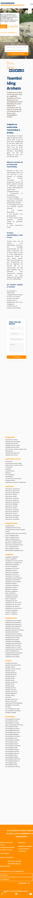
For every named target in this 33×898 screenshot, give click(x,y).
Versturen (16, 357)
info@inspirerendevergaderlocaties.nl (7, 847)
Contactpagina (4, 853)
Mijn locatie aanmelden (14, 861)
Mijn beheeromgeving (14, 863)
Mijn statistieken (5, 866)
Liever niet (14, 26)
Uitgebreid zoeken (18, 54)
